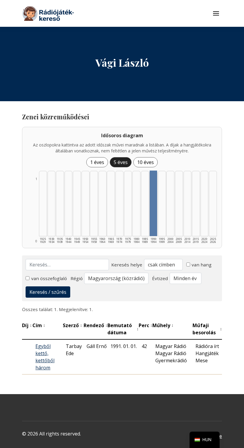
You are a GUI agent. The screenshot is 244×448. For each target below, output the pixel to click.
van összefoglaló (49, 278)
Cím (38, 325)
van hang (202, 265)
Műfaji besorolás (207, 329)
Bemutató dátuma (123, 329)
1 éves (97, 162)
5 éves (121, 162)
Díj (27, 325)
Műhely (162, 325)
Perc (145, 325)
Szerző (72, 325)
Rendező (95, 325)
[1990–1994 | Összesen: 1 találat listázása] (153, 203)
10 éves (145, 162)
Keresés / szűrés (47, 292)
